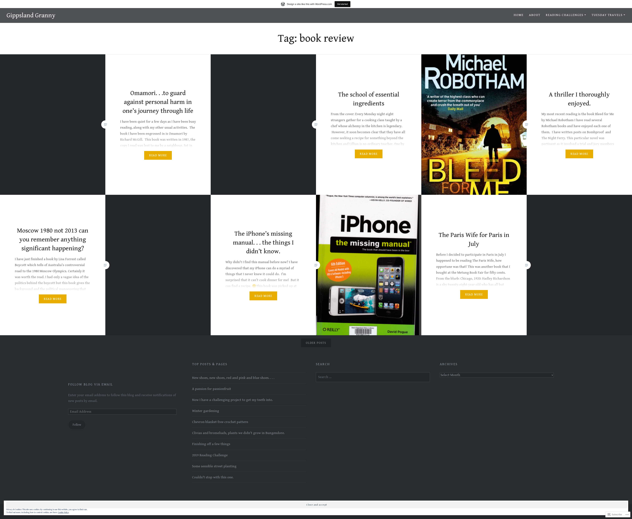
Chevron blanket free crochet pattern (220, 422)
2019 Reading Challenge (210, 455)
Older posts (316, 343)
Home (519, 15)
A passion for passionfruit (211, 389)
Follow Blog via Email (90, 384)
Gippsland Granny (31, 15)
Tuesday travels (607, 15)
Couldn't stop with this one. (213, 477)
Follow (77, 424)
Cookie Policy (63, 512)
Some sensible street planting (214, 466)
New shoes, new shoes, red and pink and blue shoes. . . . (233, 378)
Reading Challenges (564, 15)
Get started (342, 4)
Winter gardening (205, 411)
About (534, 15)
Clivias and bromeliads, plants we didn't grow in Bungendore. (238, 433)
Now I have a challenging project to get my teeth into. (232, 400)
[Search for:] (373, 377)
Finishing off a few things (211, 444)
